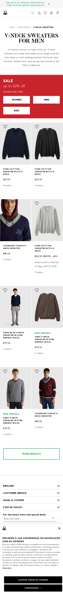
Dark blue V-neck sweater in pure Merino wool (13, 335)
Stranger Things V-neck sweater (15, 246)
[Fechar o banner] (59, 528)
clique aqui (6, 568)
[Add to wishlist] (5, 127)
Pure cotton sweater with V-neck (13, 171)
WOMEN (16, 99)
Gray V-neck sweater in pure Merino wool (44, 339)
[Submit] (53, 518)
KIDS (16, 110)
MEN (46, 99)
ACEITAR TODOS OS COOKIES (33, 580)
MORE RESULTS (31, 454)
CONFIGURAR (32, 588)
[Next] (48, 3)
